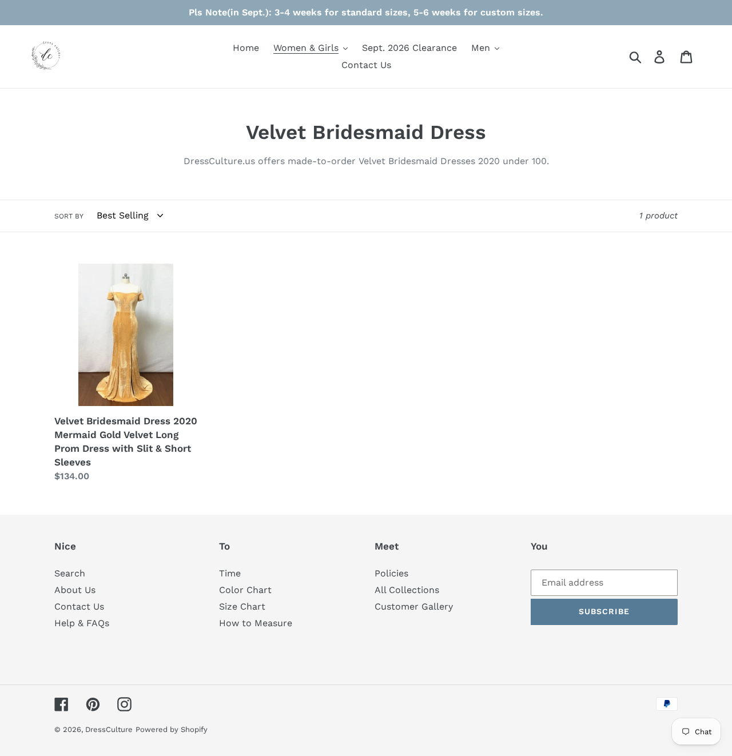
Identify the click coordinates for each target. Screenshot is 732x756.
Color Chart (245, 589)
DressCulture (109, 729)
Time (230, 573)
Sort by (68, 216)
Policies (391, 573)
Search (69, 573)
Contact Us (79, 606)
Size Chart (242, 606)
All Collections (407, 589)
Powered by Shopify (172, 729)
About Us (75, 589)
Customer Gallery (414, 606)
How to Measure (255, 623)
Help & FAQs (81, 623)
